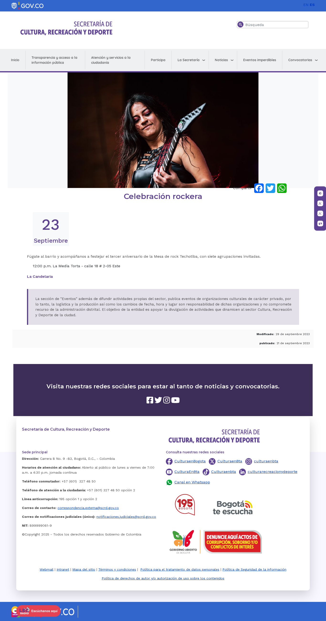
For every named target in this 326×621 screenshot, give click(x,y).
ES (312, 4)
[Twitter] (270, 188)
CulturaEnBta (187, 471)
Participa (158, 60)
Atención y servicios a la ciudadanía (111, 60)
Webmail (46, 569)
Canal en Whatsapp (192, 482)
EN (306, 4)
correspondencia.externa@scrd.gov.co (88, 508)
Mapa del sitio (83, 569)
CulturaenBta (229, 461)
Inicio (15, 60)
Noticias (221, 60)
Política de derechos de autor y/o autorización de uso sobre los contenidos (163, 578)
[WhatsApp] (282, 188)
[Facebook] (259, 188)
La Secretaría (189, 60)
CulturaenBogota (190, 461)
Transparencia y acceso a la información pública (54, 60)
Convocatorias (300, 60)
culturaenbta (266, 461)
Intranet (63, 569)
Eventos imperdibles (259, 60)
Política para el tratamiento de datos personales (179, 569)
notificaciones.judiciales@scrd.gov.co (126, 517)
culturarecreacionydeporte (272, 471)
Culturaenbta (223, 471)
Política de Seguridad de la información (254, 569)
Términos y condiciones (117, 569)
